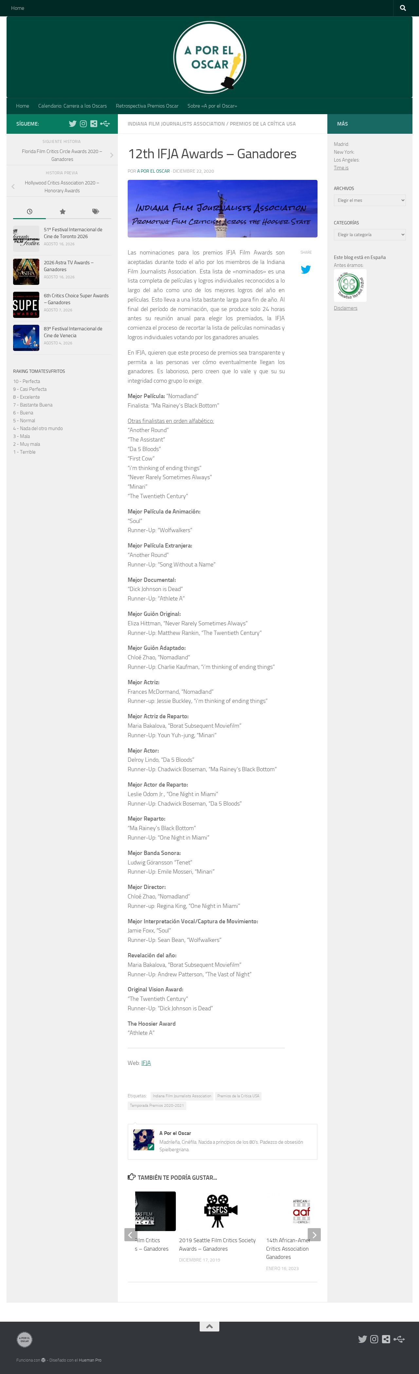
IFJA (146, 1063)
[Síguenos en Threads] (104, 124)
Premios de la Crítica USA (263, 124)
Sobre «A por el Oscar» (212, 106)
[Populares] (62, 212)
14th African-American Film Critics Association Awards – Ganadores (299, 1248)
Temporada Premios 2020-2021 (157, 1105)
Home (17, 8)
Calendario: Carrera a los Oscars (72, 106)
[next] (314, 1234)
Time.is (341, 168)
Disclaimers (345, 308)
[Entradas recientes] (29, 212)
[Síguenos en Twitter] (73, 124)
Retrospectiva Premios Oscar (147, 106)
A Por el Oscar (153, 171)
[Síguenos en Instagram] (83, 124)
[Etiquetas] (95, 212)
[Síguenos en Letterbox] (94, 124)
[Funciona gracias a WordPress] (43, 1360)
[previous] (130, 1234)
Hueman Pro (90, 1360)
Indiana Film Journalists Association (176, 124)
